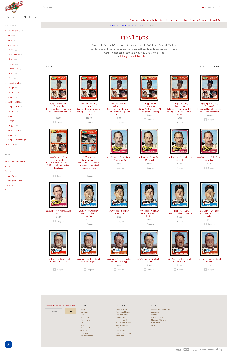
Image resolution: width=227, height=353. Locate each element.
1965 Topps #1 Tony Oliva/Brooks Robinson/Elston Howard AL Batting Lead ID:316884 (149, 107)
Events (8, 171)
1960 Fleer (10, 35)
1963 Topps (11, 87)
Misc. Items (120, 336)
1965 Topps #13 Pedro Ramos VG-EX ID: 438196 (149, 158)
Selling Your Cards (149, 20)
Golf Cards (120, 328)
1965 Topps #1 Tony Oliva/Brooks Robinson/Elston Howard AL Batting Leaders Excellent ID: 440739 (58, 109)
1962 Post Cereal (13, 68)
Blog (7, 190)
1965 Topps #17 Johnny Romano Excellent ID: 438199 (179, 212)
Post (82, 322)
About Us (9, 166)
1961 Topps (11, 64)
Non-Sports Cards (123, 333)
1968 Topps (11, 125)
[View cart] (220, 7)
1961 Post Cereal (13, 54)
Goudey (83, 330)
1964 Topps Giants (13, 106)
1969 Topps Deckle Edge (16, 139)
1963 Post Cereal (13, 83)
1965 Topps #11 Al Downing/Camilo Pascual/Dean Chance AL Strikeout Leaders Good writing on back (88, 162)
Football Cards (122, 314)
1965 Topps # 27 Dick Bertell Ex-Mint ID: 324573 (119, 260)
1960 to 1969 (140, 25)
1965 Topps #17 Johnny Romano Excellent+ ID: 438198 (209, 213)
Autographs (120, 330)
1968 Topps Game (13, 130)
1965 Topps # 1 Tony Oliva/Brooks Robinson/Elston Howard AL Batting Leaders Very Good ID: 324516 (119, 109)
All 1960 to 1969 (14, 30)
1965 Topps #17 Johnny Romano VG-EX (119, 212)
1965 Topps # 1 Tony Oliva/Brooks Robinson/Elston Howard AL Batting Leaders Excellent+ (209, 107)
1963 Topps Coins (13, 92)
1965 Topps (11, 111)
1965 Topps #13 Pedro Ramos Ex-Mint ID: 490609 (119, 158)
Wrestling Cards (122, 325)
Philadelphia (85, 320)
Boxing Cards (121, 317)
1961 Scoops (11, 59)
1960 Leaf (10, 40)
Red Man (84, 333)
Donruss (83, 325)
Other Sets (11, 144)
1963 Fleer (10, 78)
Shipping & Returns (13, 180)
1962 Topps (11, 73)
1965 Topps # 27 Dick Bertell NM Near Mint (179, 260)
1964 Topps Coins (13, 102)
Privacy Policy (11, 176)
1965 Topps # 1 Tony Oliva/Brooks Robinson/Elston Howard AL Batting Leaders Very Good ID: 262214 (58, 162)
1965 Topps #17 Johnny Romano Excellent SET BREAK (149, 213)
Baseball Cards (125, 25)
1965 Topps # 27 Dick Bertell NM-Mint (149, 260)
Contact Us (9, 185)
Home (112, 25)
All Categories (30, 17)
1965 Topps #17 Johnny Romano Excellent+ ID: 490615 (88, 213)
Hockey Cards (122, 320)
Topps (82, 309)
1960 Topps (11, 45)
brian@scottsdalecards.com (135, 56)
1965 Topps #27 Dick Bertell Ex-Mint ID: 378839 (88, 260)
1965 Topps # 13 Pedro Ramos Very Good (209, 158)
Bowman (84, 312)
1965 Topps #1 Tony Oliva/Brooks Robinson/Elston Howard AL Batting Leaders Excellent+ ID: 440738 (88, 109)
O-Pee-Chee (85, 317)
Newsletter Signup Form (15, 161)
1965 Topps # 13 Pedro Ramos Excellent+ (179, 158)
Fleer (82, 314)
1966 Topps (11, 116)
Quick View (58, 80)
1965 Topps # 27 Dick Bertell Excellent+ (209, 260)
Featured (215, 66)
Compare (60, 122)
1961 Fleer (11, 49)
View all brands (86, 336)
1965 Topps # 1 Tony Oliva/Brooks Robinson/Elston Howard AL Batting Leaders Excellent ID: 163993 (179, 109)
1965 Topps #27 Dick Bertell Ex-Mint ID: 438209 (58, 260)
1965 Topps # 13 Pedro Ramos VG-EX (58, 212)
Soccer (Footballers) (124, 322)
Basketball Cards (123, 312)
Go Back (10, 17)
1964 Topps (11, 97)
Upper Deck (85, 328)
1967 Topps (11, 120)
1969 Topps (11, 135)
